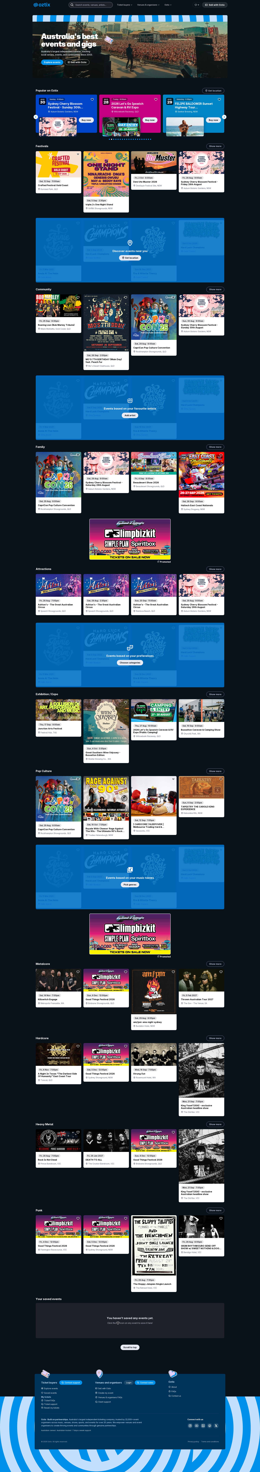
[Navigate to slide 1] (109, 139)
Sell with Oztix (217, 5)
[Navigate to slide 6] (120, 139)
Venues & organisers (147, 5)
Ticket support (50, 1404)
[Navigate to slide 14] (137, 139)
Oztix (167, 5)
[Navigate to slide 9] (127, 139)
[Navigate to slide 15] (140, 139)
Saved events (50, 1393)
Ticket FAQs (49, 1400)
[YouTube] (196, 1425)
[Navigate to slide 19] (148, 139)
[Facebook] (209, 1425)
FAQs (173, 1391)
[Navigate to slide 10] (129, 139)
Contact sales (146, 1382)
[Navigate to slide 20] (151, 139)
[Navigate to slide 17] (144, 139)
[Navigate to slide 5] (118, 139)
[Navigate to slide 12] (133, 139)
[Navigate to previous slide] (36, 117)
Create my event (105, 1393)
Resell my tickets (51, 1408)
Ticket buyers (123, 5)
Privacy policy (193, 1442)
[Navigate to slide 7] (122, 139)
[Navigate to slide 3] (114, 139)
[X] (216, 1425)
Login (128, 1382)
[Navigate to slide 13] (135, 139)
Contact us (176, 1396)
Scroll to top (130, 1347)
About (174, 1387)
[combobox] (91, 5)
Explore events (52, 62)
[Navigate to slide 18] (146, 139)
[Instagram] (190, 1425)
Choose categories (130, 662)
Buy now (86, 120)
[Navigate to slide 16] (142, 139)
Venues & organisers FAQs (110, 1397)
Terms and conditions (210, 1442)
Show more (215, 146)
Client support (104, 1402)
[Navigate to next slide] (224, 117)
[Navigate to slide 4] (116, 139)
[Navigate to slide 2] (111, 139)
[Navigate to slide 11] (131, 139)
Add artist (130, 415)
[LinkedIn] (203, 1425)
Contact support (72, 1382)
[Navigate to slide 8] (124, 139)
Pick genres (130, 884)
